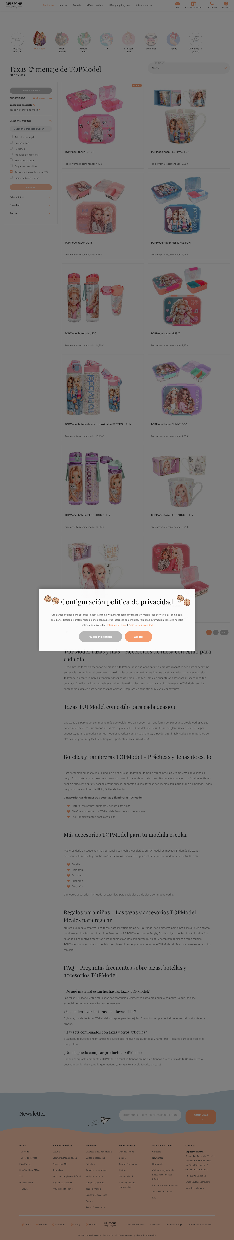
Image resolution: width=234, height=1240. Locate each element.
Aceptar (138, 636)
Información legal (116, 624)
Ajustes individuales (101, 636)
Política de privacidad (140, 624)
